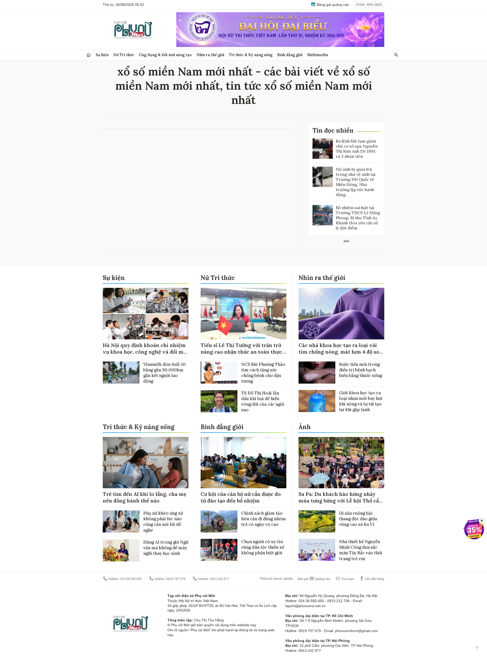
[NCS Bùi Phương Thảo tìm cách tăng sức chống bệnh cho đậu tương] (219, 372)
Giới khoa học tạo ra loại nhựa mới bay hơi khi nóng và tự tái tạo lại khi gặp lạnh (360, 401)
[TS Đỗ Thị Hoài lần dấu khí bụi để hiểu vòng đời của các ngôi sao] (219, 401)
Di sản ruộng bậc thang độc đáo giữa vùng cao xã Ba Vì (358, 518)
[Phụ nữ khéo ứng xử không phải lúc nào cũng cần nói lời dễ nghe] (121, 521)
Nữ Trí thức (123, 54)
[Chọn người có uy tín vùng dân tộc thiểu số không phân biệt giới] (219, 550)
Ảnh (305, 427)
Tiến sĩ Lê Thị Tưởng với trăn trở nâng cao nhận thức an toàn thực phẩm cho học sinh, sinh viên (241, 351)
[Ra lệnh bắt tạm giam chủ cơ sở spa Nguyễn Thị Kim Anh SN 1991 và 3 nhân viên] (322, 148)
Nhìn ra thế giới (210, 54)
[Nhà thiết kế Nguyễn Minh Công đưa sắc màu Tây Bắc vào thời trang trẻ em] (317, 550)
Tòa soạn (347, 579)
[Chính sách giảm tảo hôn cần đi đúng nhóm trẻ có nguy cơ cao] (219, 521)
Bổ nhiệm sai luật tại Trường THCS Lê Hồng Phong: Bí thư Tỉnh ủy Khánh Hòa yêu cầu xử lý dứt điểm (358, 217)
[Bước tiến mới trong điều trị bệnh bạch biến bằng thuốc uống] (317, 372)
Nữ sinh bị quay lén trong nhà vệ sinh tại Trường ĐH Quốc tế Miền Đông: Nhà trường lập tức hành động (355, 182)
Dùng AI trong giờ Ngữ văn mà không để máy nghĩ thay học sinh (165, 547)
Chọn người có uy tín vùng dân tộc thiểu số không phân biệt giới (262, 547)
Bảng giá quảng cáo (332, 5)
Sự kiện (102, 54)
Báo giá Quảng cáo (314, 579)
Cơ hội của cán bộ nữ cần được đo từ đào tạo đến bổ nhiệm (241, 497)
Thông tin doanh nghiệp (276, 578)
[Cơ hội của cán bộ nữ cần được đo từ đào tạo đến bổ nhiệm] (243, 463)
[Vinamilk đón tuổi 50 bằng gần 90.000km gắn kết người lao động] (121, 372)
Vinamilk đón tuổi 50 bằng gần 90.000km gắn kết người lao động (164, 372)
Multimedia (317, 54)
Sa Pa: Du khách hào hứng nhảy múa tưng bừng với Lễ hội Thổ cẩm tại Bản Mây (341, 500)
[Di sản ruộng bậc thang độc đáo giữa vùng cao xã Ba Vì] (317, 521)
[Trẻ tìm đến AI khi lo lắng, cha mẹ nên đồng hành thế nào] (145, 463)
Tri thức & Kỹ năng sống (250, 54)
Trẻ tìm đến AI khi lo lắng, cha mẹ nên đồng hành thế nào (144, 497)
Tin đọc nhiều (332, 130)
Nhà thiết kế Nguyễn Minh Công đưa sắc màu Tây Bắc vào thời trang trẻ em (360, 550)
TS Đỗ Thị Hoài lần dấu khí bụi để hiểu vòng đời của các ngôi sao (262, 401)
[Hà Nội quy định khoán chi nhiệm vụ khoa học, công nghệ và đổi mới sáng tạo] (145, 313)
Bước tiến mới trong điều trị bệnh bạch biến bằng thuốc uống (360, 369)
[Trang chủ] (88, 55)
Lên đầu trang (374, 579)
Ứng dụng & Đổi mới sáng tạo (165, 54)
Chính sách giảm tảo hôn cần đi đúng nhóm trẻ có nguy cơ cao (263, 518)
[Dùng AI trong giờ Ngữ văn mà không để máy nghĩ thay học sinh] (121, 550)
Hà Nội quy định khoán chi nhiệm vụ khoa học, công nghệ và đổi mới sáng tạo (145, 351)
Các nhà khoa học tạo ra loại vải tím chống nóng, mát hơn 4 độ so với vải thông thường (339, 351)
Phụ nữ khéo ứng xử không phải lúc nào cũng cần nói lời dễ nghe (163, 521)
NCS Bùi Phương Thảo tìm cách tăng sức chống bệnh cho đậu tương (263, 372)
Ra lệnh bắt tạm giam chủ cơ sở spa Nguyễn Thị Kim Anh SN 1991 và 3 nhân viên (357, 148)
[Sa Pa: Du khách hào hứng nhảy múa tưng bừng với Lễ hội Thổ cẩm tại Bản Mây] (341, 463)
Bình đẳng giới (289, 54)
